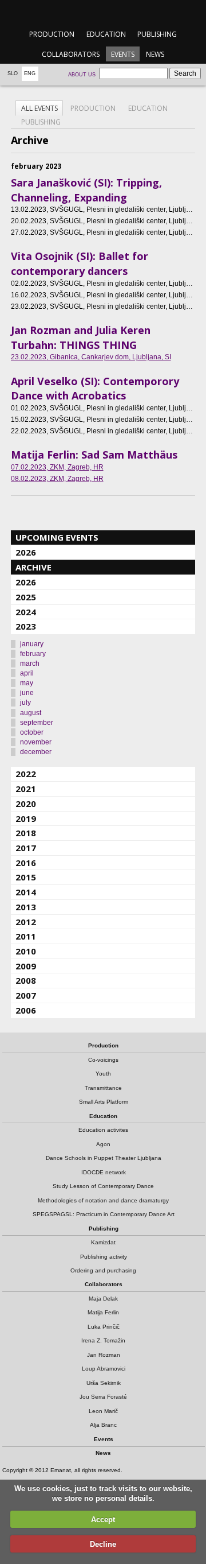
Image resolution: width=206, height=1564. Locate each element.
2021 (25, 788)
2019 (25, 818)
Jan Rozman (103, 1355)
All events (39, 108)
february (33, 654)
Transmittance (103, 1088)
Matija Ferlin (103, 1312)
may (26, 683)
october (31, 732)
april (27, 673)
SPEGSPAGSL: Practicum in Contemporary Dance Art (104, 1214)
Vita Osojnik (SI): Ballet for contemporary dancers (79, 263)
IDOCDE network (103, 1172)
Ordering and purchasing (103, 1270)
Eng (29, 73)
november (36, 742)
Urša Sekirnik (103, 1383)
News (155, 54)
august (30, 713)
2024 (25, 612)
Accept (103, 1519)
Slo (12, 73)
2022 (25, 773)
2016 (25, 862)
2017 (25, 847)
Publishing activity (103, 1256)
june (27, 693)
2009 (25, 966)
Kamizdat (103, 1242)
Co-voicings (103, 1060)
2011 (25, 936)
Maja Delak (103, 1298)
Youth (103, 1073)
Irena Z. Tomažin (103, 1340)
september (36, 723)
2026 (25, 552)
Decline (103, 1544)
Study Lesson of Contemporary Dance (103, 1186)
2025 (25, 597)
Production (51, 34)
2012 (25, 921)
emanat (102, 12)
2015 (25, 877)
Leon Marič (103, 1411)
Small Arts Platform (103, 1102)
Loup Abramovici (103, 1368)
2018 (25, 833)
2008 (25, 980)
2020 (25, 803)
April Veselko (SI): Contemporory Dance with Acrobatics (95, 388)
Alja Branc (103, 1425)
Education (106, 34)
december (36, 752)
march (29, 663)
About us (82, 74)
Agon (103, 1144)
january (31, 644)
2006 (25, 1010)
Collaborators (71, 54)
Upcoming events (56, 537)
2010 (25, 951)
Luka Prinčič (104, 1327)
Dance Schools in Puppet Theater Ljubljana (103, 1158)
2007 (25, 995)
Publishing (157, 34)
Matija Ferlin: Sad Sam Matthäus (94, 454)
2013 (25, 907)
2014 (25, 892)
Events (122, 54)
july (25, 702)
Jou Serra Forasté (103, 1397)
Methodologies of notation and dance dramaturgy (103, 1200)
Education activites (103, 1130)
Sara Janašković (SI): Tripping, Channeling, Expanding (86, 190)
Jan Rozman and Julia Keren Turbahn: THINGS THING (80, 337)
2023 (25, 626)
